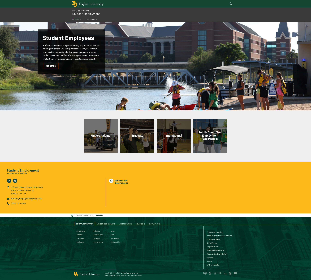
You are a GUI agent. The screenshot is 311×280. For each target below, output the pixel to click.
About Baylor (81, 231)
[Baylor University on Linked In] (224, 274)
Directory (97, 238)
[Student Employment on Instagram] (9, 180)
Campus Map (98, 234)
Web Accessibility (213, 265)
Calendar (97, 231)
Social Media (115, 238)
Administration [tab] (125, 224)
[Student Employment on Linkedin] (15, 180)
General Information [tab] (84, 224)
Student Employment (86, 14)
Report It (210, 257)
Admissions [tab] (140, 224)
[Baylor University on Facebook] (209, 274)
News (112, 231)
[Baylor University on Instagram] (214, 274)
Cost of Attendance (213, 239)
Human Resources (80, 10)
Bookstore (80, 242)
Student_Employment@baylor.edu (26, 198)
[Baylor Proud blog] (204, 274)
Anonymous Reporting (214, 232)
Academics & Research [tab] (106, 224)
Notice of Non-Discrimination (217, 254)
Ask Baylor (80, 238)
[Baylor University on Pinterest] (229, 274)
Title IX (209, 261)
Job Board (51, 66)
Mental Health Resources (215, 250)
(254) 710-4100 (18, 203)
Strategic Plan (115, 242)
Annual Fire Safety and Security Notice (220, 235)
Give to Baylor (98, 242)
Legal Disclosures (213, 246)
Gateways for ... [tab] (155, 224)
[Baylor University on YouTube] (234, 274)
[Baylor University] (87, 4)
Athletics (79, 234)
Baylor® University (119, 273)
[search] (231, 4)
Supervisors (90, 19)
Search (113, 234)
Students (75, 19)
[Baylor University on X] (219, 274)
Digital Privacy (212, 243)
